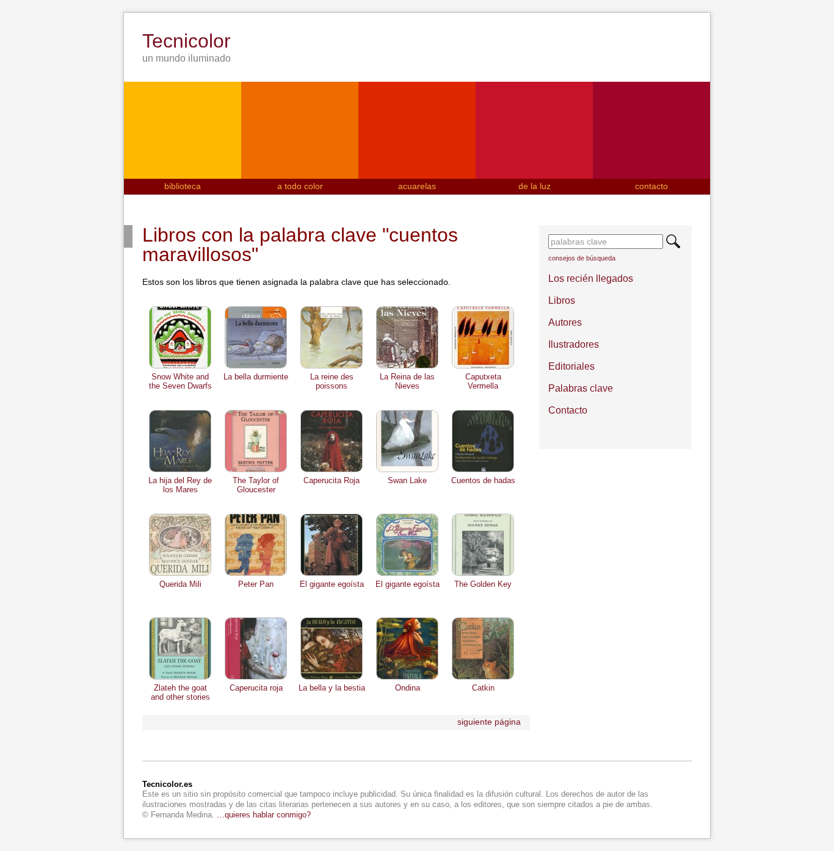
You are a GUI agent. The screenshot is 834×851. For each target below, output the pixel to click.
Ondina (407, 687)
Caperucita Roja (331, 480)
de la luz (534, 186)
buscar (673, 241)
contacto (651, 186)
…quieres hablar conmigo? (264, 814)
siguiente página (489, 722)
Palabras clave (580, 388)
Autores (565, 322)
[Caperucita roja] (256, 678)
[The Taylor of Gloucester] (256, 471)
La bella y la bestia (332, 687)
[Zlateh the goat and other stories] (180, 678)
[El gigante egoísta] (331, 575)
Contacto (567, 410)
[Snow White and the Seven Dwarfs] (180, 367)
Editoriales (571, 366)
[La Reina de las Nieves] (407, 367)
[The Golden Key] (483, 575)
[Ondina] (407, 678)
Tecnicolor (186, 41)
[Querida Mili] (180, 575)
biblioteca (182, 186)
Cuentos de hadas (483, 480)
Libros (561, 300)
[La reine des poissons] (331, 367)
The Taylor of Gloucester (256, 485)
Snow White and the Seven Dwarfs (180, 381)
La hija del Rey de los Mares (180, 485)
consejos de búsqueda (581, 258)
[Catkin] (483, 678)
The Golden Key (483, 584)
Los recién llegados (590, 278)
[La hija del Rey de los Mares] (180, 471)
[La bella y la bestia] (331, 678)
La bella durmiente (255, 376)
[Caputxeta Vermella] (483, 367)
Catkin (483, 687)
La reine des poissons (332, 381)
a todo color (300, 186)
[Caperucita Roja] (331, 471)
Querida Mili (180, 584)
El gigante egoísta (332, 584)
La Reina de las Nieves (407, 381)
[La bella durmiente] (256, 367)
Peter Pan (256, 584)
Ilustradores (573, 344)
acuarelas (417, 186)
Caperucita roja (256, 687)
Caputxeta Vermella (483, 381)
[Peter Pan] (256, 575)
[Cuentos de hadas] (483, 471)
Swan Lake (407, 480)
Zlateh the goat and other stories (180, 692)
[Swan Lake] (407, 471)
